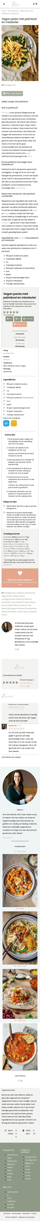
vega (35, 210)
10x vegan (20, 908)
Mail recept (29, 319)
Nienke (19, 725)
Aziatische (6, 222)
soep (28, 153)
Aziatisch (21, 593)
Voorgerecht (30, 1157)
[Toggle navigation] (4, 4)
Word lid (10, 1207)
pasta (22, 238)
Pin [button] (19, 319)
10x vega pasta (20, 851)
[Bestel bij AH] (6, 423)
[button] (37, 4)
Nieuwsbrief (26, 1213)
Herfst (9, 596)
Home (4, 11)
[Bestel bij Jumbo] (14, 423)
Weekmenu (12, 1161)
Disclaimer (7, 1213)
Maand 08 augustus (10, 608)
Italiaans (6, 359)
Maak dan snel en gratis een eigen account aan (20, 583)
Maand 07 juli (25, 605)
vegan (6, 213)
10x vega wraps (20, 966)
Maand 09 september (28, 608)
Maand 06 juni (14, 605)
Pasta (20, 611)
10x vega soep (20, 1020)
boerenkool (20, 188)
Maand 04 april (23, 602)
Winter (4, 615)
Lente (27, 1169)
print (10, 319)
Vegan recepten (30, 611)
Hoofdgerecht (13, 11)
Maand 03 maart (9, 602)
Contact (10, 1204)
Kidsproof (11, 1164)
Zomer (28, 1172)
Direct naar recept (13, 93)
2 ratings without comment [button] (27, 683)
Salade (10, 1173)
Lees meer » (7, 837)
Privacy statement (11, 1217)
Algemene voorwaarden (26, 1217)
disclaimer (7, 565)
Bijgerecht (29, 1163)
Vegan (10, 1167)
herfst (29, 156)
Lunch (27, 1166)
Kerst (9, 1180)
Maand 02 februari (24, 599)
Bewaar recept (20, 324)
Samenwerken (16, 1213)
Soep (9, 1176)
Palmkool (6, 112)
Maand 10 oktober (9, 611)
